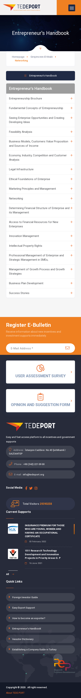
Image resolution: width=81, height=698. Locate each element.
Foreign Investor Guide (25, 597)
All (7, 574)
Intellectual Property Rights (25, 245)
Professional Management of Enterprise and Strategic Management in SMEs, (36, 257)
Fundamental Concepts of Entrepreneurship (36, 108)
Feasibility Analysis (20, 132)
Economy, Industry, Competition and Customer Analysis (38, 157)
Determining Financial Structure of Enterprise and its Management (39, 210)
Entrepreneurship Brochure (25, 98)
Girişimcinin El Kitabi (42, 56)
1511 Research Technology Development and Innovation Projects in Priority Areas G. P (43, 554)
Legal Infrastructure (21, 169)
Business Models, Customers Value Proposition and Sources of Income (38, 143)
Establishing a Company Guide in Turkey (34, 649)
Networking (16, 198)
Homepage (18, 56)
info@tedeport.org (33, 474)
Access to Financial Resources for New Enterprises (33, 224)
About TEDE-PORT (15, 693)
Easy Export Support (23, 607)
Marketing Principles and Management (32, 188)
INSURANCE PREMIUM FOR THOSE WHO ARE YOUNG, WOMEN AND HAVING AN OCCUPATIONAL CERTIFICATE (44, 531)
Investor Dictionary (22, 639)
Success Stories (19, 293)
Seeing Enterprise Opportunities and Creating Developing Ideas (36, 120)
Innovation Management (24, 236)
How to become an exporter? (28, 618)
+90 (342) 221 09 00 (33, 464)
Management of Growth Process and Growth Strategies (37, 271)
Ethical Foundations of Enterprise (29, 179)
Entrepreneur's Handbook (26, 628)
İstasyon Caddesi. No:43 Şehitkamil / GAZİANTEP (37, 452)
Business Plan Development (26, 283)
